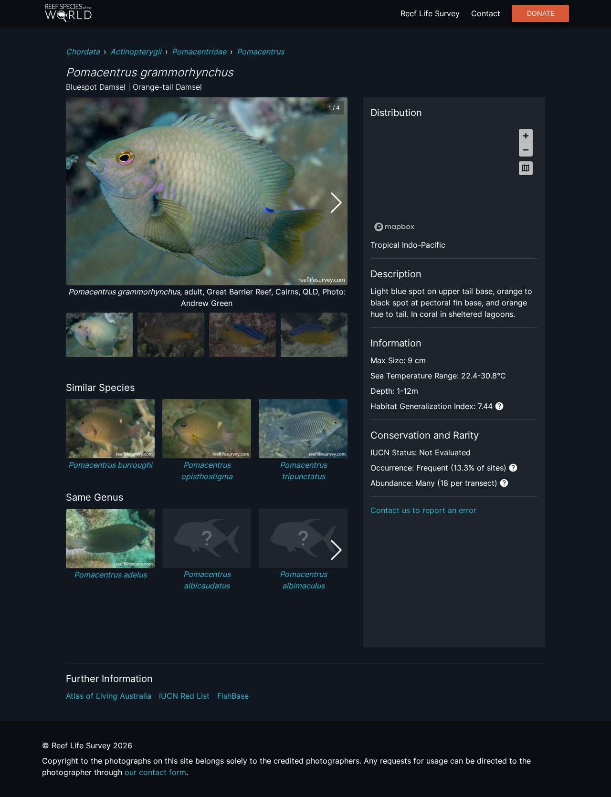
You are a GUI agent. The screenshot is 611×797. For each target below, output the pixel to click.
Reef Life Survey (430, 13)
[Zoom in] (526, 136)
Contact (485, 13)
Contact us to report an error (423, 510)
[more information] (499, 406)
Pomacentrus (260, 51)
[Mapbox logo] (394, 226)
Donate (540, 13)
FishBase (233, 696)
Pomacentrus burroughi (110, 465)
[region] (453, 179)
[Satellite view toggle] (526, 168)
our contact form (155, 772)
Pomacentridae (199, 51)
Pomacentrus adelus (110, 574)
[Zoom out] (526, 150)
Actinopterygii (135, 51)
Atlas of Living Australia (108, 696)
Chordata (83, 51)
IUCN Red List (184, 696)
